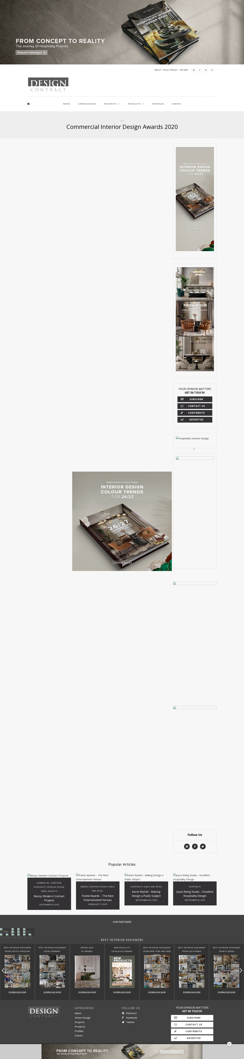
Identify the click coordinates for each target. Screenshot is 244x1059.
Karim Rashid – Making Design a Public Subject (146, 894)
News (66, 104)
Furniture (55, 883)
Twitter (130, 1022)
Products (134, 104)
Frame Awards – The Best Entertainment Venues (98, 898)
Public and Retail (153, 887)
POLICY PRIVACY (170, 70)
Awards (84, 887)
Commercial (42, 883)
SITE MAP (184, 70)
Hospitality (40, 887)
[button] (240, 970)
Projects (110, 104)
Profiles (158, 104)
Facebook (131, 1017)
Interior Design (55, 887)
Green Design (87, 104)
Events (176, 104)
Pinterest (131, 1013)
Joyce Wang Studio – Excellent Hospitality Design (194, 894)
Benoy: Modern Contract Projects (49, 898)
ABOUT (157, 70)
